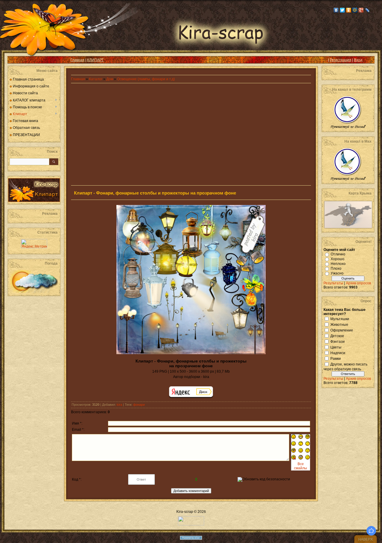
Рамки (335, 358)
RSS (17, 60)
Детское (337, 336)
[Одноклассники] (349, 10)
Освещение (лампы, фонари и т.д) (146, 79)
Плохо (336, 268)
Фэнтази (337, 341)
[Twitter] (342, 10)
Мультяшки (339, 319)
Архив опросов (358, 283)
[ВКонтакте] (336, 10)
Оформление (341, 330)
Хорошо (337, 259)
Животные (339, 324)
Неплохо (338, 264)
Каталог (96, 79)
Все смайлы (300, 466)
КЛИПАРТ (95, 60)
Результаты (333, 283)
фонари (139, 404)
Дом (109, 79)
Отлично (338, 254)
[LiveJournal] (367, 10)
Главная (77, 60)
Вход (358, 60)
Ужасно (337, 273)
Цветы (335, 347)
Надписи (337, 353)
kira (119, 404)
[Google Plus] (361, 10)
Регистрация (340, 60)
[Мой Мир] (355, 10)
